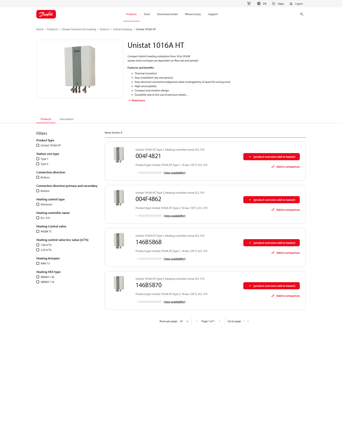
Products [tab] (46, 119)
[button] (261, 3)
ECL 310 (45, 218)
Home (39, 29)
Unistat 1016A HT (51, 145)
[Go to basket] (249, 3)
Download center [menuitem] (167, 14)
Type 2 (44, 164)
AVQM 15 (46, 231)
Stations (104, 29)
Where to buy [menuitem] (193, 14)
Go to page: (234, 321)
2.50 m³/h (46, 250)
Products (52, 29)
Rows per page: (169, 321)
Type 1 (44, 159)
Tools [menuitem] (147, 14)
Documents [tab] (66, 119)
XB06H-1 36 (47, 277)
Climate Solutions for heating (78, 29)
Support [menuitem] (213, 14)
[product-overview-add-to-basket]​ (274, 156)
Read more (138, 100)
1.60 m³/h (46, 245)
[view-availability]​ (174, 172)
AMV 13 (45, 263)
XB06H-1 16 (47, 282)
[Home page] (46, 14)
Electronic (46, 204)
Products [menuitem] (131, 14)
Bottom (45, 177)
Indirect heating (122, 29)
